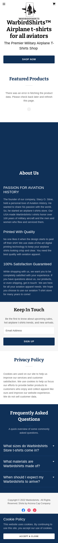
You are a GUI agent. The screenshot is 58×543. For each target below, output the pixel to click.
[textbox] (29, 330)
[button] (5, 4)
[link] (29, 4)
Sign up (29, 341)
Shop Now (29, 59)
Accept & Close (29, 536)
